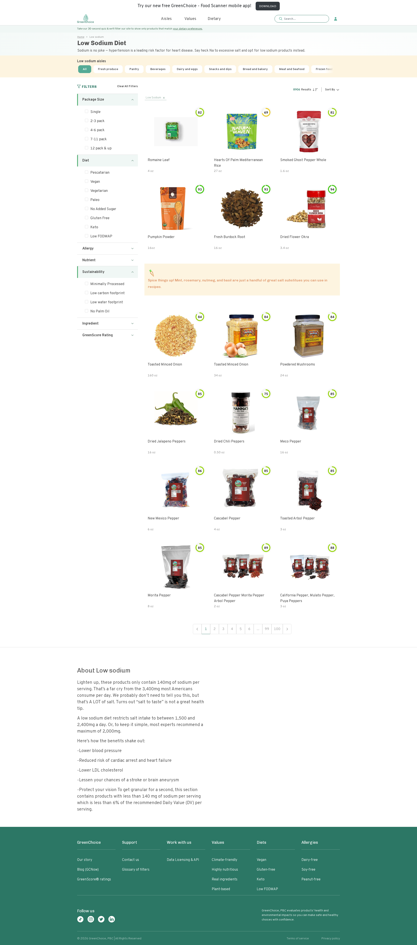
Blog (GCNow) (88, 870)
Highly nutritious (225, 870)
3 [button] (223, 629)
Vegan (261, 860)
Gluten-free (266, 870)
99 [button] (267, 629)
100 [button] (277, 629)
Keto (261, 879)
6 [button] (249, 629)
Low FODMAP (267, 889)
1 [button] (206, 629)
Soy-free (308, 870)
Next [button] (287, 629)
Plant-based (221, 889)
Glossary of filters (135, 870)
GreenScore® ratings (94, 879)
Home (80, 37)
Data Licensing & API (183, 860)
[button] (301, 19)
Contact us (130, 860)
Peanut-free (311, 879)
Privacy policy (330, 938)
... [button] (258, 629)
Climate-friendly (224, 860)
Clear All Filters (127, 86)
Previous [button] (197, 629)
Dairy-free (309, 860)
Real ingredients (224, 879)
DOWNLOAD (267, 6)
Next (338, 69)
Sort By (330, 90)
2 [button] (214, 629)
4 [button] (232, 629)
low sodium (153, 98)
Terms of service (297, 938)
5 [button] (241, 629)
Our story (84, 860)
